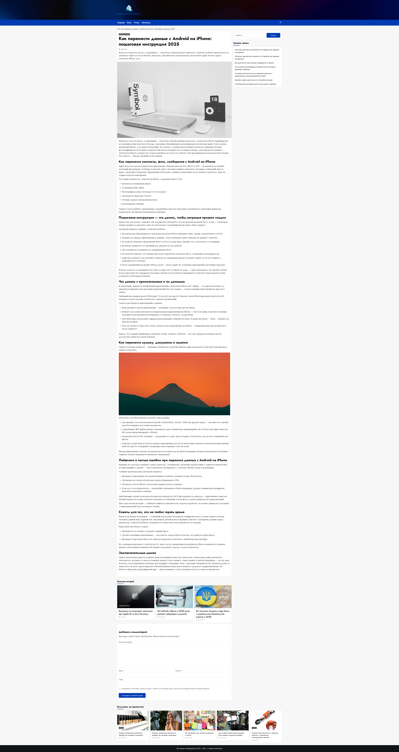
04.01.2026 (123, 617)
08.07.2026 (256, 740)
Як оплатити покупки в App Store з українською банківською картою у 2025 (212, 614)
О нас (136, 22)
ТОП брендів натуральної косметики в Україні (255, 84)
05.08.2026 (123, 738)
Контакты (146, 22)
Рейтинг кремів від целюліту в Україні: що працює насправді (257, 51)
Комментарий (126, 642)
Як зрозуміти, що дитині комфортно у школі (254, 63)
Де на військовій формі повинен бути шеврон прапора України (255, 68)
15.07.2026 (223, 738)
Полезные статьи (124, 34)
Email (178, 671)
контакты (218, 748)
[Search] (280, 22)
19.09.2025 (124, 49)
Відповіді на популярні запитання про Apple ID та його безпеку (136, 613)
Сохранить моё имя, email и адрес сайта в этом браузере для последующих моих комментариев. (165, 688)
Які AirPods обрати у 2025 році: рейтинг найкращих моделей (173, 613)
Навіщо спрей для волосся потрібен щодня (254, 80)
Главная (121, 22)
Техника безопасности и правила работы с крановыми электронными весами (253, 74)
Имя (121, 671)
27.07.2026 (190, 738)
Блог (129, 22)
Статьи (121, 728)
